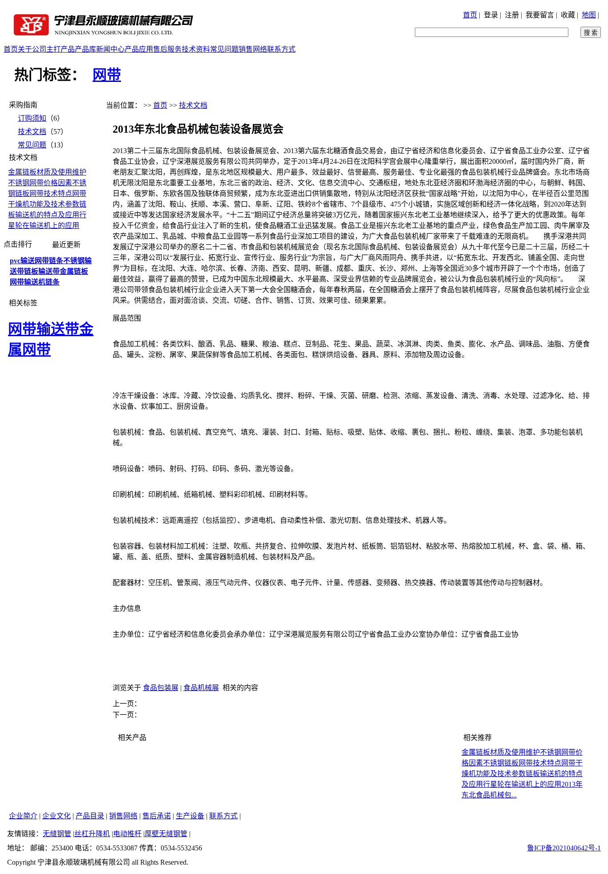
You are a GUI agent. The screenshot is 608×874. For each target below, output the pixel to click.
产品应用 (139, 49)
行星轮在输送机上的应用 (522, 784)
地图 (589, 15)
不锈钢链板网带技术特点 (522, 763)
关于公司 (32, 49)
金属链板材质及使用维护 (47, 172)
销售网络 (253, 49)
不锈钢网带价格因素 (40, 183)
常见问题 (224, 49)
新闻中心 (110, 49)
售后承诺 (156, 816)
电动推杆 (127, 833)
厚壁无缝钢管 (166, 833)
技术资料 (196, 49)
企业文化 (56, 816)
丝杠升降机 (92, 833)
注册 (512, 15)
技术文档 (32, 131)
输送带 (57, 329)
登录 (491, 15)
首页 (470, 15)
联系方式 (281, 49)
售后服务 (167, 49)
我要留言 (540, 15)
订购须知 (32, 118)
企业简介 (23, 816)
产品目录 (90, 816)
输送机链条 (42, 282)
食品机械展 (201, 687)
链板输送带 (42, 271)
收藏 (568, 15)
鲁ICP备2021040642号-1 (564, 848)
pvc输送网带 (29, 260)
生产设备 (190, 816)
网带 (107, 75)
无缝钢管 (57, 833)
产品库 (85, 49)
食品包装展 (160, 687)
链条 (56, 260)
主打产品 (60, 49)
